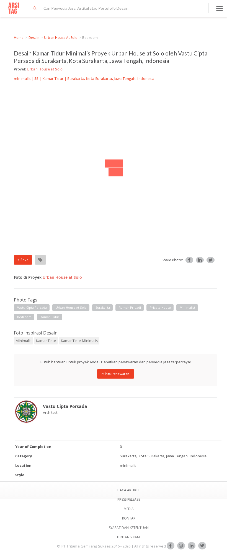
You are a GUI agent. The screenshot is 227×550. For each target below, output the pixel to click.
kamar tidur (49, 317)
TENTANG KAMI (129, 537)
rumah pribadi (130, 307)
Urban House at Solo (61, 37)
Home (19, 37)
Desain (34, 37)
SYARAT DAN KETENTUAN (129, 527)
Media (129, 508)
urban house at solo (71, 307)
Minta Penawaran (116, 374)
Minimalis (23, 340)
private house (160, 307)
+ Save (23, 259)
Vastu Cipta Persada (65, 406)
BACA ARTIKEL (128, 490)
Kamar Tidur (53, 78)
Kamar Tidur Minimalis (79, 340)
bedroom (24, 317)
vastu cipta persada (32, 307)
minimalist (187, 307)
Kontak (129, 518)
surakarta (103, 307)
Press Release (128, 499)
